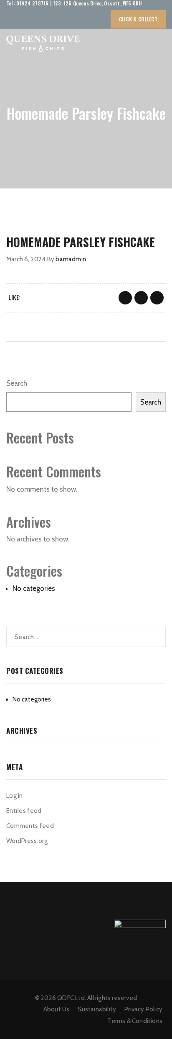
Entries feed (24, 811)
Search (16, 383)
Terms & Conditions (134, 1021)
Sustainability (97, 1009)
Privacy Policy (143, 1009)
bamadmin (71, 259)
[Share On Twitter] (141, 297)
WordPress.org (27, 841)
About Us (56, 1009)
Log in (14, 795)
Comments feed (30, 826)
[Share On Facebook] (125, 297)
